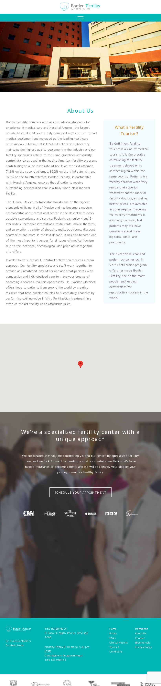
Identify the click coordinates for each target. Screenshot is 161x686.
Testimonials (82, 89)
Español (82, 134)
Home (82, 30)
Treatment (82, 44)
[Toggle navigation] (80, 18)
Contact (82, 119)
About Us (140, 633)
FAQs (82, 74)
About (82, 104)
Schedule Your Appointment (80, 492)
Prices (113, 633)
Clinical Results (118, 642)
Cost (82, 59)
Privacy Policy (143, 647)
